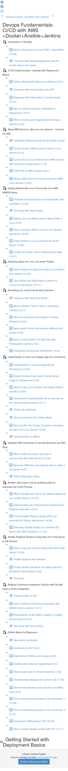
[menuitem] (2, 7)
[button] (2, 3)
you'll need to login (47, 757)
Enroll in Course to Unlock (34, 761)
